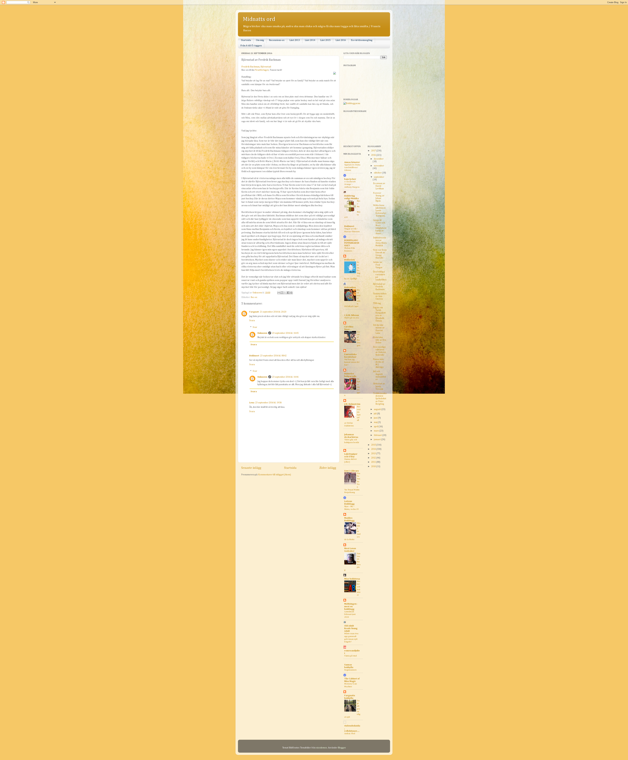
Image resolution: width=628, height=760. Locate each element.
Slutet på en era (351, 318)
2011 (373, 462)
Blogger (342, 748)
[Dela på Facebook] (288, 292)
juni (376, 418)
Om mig (260, 40)
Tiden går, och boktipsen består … (351, 442)
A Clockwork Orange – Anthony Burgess (351, 184)
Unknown (262, 333)
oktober (378, 173)
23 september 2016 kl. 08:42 (273, 356)
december (379, 159)
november (379, 166)
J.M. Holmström (352, 404)
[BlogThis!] (282, 292)
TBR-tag (377, 303)
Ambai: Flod (349, 734)
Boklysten (349, 260)
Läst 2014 (310, 40)
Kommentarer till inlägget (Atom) (274, 475)
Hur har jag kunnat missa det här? (351, 362)
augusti (377, 409)
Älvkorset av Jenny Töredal (379, 386)
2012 (373, 458)
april (376, 426)
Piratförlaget (262, 70)
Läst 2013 (294, 40)
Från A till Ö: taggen (251, 45)
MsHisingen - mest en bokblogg (351, 606)
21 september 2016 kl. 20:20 (273, 312)
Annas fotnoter (352, 162)
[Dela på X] (285, 292)
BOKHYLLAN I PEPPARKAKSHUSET (351, 243)
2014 (373, 449)
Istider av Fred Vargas (377, 265)
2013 (373, 453)
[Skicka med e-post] (278, 292)
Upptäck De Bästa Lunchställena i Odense (352, 167)
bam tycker (350, 179)
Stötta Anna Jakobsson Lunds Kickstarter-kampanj (379, 210)
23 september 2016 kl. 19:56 (268, 403)
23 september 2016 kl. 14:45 (285, 333)
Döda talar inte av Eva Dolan (379, 340)
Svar (255, 327)
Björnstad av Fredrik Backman (379, 286)
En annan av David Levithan (379, 186)
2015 (373, 445)
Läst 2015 (325, 40)
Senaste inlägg (251, 467)
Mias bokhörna (352, 579)
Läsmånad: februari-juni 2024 (350, 614)
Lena (251, 403)
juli (375, 413)
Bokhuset (254, 356)
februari (378, 435)
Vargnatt (254, 312)
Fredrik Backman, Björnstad (256, 66)
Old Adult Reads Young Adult (351, 628)
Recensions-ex (276, 40)
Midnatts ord (259, 19)
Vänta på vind (350, 656)
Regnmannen (350, 670)
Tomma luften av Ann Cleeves (379, 296)
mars (376, 431)
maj (376, 422)
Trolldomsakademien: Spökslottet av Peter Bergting (379, 398)
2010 (373, 466)
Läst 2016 (341, 40)
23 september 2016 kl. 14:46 (285, 377)
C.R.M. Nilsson (351, 315)
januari (377, 439)
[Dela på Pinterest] (291, 292)
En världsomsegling (361, 40)
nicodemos (321, 748)
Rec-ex (254, 297)
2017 (373, 151)
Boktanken (350, 287)
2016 (373, 155)
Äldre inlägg (327, 467)
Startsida (246, 40)
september (379, 177)
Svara (252, 320)
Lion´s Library (351, 471)
